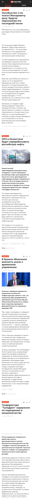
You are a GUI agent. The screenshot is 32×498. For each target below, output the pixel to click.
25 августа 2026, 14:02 (7, 147)
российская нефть (15, 243)
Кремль (11, 389)
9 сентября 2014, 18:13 (8, 26)
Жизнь (24, 5)
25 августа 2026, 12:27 (7, 416)
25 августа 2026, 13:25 (7, 270)
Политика (8, 5)
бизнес (4, 389)
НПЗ (23, 243)
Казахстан (5, 243)
